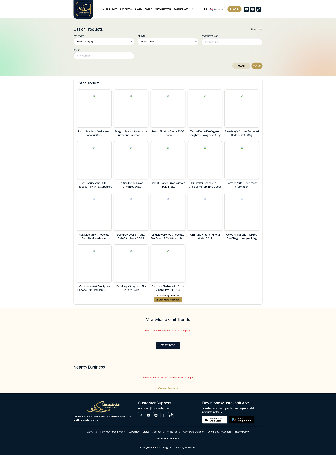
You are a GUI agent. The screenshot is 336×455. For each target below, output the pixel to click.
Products (126, 9)
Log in (236, 9)
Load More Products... (169, 300)
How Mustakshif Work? (112, 431)
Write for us (173, 431)
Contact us (158, 431)
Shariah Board (143, 9)
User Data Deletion (193, 431)
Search (257, 66)
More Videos (168, 345)
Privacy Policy (241, 431)
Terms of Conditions (168, 438)
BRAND (77, 50)
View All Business (168, 388)
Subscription (163, 9)
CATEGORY (79, 36)
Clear (241, 66)
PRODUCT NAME (210, 36)
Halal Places (109, 9)
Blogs (146, 431)
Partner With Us (183, 9)
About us (92, 431)
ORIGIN (141, 36)
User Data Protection (219, 431)
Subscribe (134, 431)
